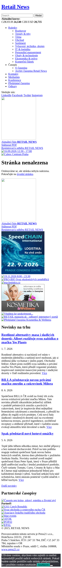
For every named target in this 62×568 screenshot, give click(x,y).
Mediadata (14, 77)
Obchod (19, 40)
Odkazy (12, 86)
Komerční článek (24, 61)
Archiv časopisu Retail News (31, 70)
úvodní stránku (25, 174)
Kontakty (13, 74)
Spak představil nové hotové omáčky (27, 433)
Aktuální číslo (19, 141)
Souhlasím (43, 565)
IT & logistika (22, 49)
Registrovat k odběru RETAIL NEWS (22, 148)
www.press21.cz (10, 549)
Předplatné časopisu (19, 83)
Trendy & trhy (23, 33)
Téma (18, 36)
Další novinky (9, 485)
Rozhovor (20, 30)
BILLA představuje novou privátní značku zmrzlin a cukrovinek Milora (27, 381)
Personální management (28, 52)
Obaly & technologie (26, 55)
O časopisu (21, 67)
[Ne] (51, 565)
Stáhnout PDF (9, 145)
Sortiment (20, 43)
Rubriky (12, 27)
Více (44, 373)
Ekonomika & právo (26, 58)
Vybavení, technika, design (29, 46)
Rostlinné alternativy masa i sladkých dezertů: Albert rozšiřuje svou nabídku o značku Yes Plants (29, 338)
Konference (14, 80)
